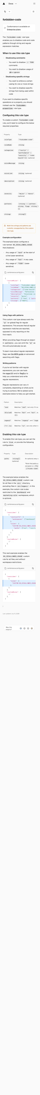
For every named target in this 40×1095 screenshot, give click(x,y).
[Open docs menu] (16, 3)
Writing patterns (9, 363)
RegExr (23, 373)
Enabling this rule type (14, 434)
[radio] (21, 628)
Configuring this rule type (16, 115)
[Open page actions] (9, 11)
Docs (11, 3)
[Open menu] (34, 3)
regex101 (9, 373)
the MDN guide (17, 354)
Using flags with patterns (13, 315)
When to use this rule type (16, 53)
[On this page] (33, 11)
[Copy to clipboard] (33, 272)
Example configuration (12, 237)
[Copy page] (5, 11)
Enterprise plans (14, 29)
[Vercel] (4, 3)
